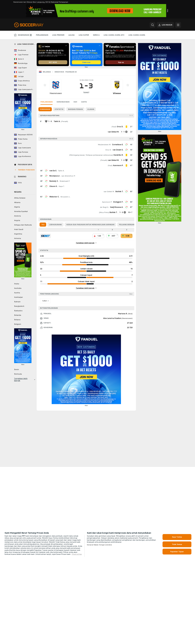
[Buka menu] (178, 25)
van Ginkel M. (109, 191)
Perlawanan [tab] (46, 102)
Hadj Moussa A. (116, 207)
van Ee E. (53, 171)
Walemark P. (65, 181)
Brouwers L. (65, 197)
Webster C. (54, 197)
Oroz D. (108, 150)
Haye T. (62, 186)
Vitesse (117, 93)
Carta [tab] (84, 102)
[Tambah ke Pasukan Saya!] (45, 85)
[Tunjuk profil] (56, 85)
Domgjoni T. (118, 202)
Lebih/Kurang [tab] (55, 225)
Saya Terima (177, 537)
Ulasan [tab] (90, 109)
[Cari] (152, 25)
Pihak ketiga (77, 554)
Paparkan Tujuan (177, 552)
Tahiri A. (61, 171)
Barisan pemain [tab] (75, 109)
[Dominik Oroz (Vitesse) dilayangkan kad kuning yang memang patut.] (126, 127)
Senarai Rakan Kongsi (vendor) (99, 545)
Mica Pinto (104, 212)
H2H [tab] (75, 102)
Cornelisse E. (117, 144)
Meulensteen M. (104, 144)
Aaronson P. (107, 202)
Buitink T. (119, 191)
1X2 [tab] (42, 225)
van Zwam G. (118, 150)
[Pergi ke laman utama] (34, 25)
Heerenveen (56, 93)
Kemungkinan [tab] (63, 102)
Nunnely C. (53, 181)
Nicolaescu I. (54, 176)
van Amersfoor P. (68, 176)
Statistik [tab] (59, 109)
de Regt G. (104, 207)
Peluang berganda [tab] (128, 225)
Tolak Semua (177, 544)
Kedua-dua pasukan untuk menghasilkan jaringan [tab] (90, 225)
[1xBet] (45, 236)
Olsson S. (53, 186)
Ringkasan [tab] (45, 109)
